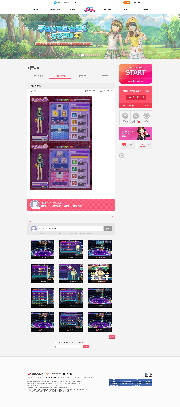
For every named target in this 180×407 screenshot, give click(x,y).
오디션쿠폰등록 (125, 121)
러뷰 (35, 91)
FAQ (144, 145)
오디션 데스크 (36, 9)
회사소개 (30, 377)
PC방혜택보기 (146, 121)
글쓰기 (112, 337)
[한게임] (45, 2)
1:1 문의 (127, 145)
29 (80, 342)
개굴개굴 (43, 257)
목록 (112, 216)
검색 (86, 346)
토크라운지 (38, 76)
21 (59, 342)
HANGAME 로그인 (136, 97)
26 (72, 342)
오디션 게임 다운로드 (135, 81)
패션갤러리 (60, 76)
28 (77, 342)
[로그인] (126, 2)
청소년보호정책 (65, 377)
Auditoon (104, 76)
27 (74, 342)
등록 (108, 229)
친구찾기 (107, 9)
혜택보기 (146, 105)
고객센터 (145, 9)
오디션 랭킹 (126, 9)
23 (64, 342)
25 (69, 342)
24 (67, 342)
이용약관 (39, 377)
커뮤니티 (73, 9)
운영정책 (76, 377)
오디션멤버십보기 (135, 121)
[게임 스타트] (135, 71)
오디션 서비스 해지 (88, 377)
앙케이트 (82, 76)
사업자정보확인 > (77, 383)
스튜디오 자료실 (54, 9)
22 (61, 342)
